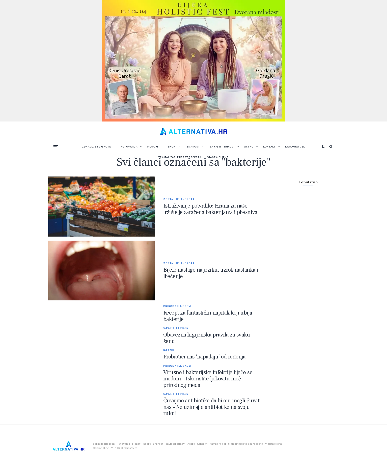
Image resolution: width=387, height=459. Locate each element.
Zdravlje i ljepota (96, 146)
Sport (172, 146)
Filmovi (152, 146)
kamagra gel (295, 146)
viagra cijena (218, 157)
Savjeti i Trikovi (222, 146)
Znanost (193, 146)
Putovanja (129, 146)
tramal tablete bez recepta (179, 157)
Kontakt (269, 146)
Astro (249, 146)
